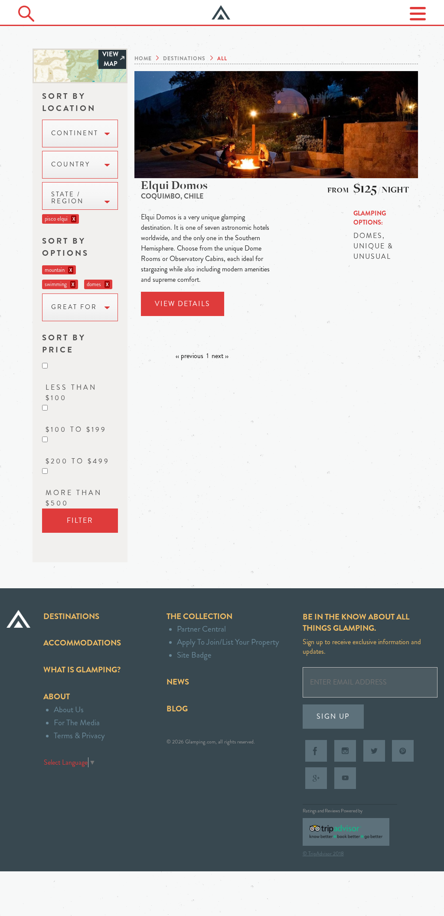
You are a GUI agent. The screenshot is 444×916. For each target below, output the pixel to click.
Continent (74, 133)
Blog (177, 708)
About (56, 696)
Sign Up (333, 716)
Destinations (71, 616)
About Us (69, 709)
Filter (80, 520)
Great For (74, 307)
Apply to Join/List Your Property (228, 642)
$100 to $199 (76, 429)
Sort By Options (65, 247)
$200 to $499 (78, 461)
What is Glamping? (82, 669)
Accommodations (82, 643)
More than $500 (74, 498)
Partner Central (201, 629)
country (70, 164)
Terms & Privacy (79, 735)
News (177, 682)
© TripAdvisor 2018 (323, 853)
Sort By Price (64, 343)
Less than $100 (71, 392)
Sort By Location (69, 102)
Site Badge (194, 655)
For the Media (77, 722)
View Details (182, 304)
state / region (67, 198)
